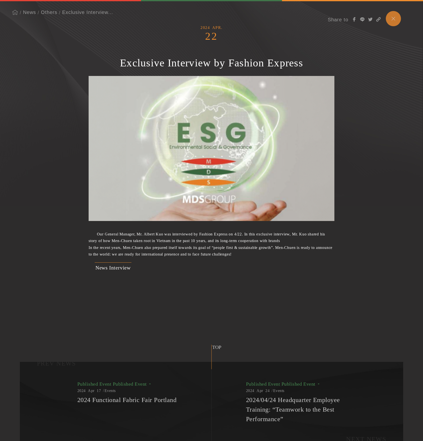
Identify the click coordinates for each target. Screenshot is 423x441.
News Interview (113, 268)
